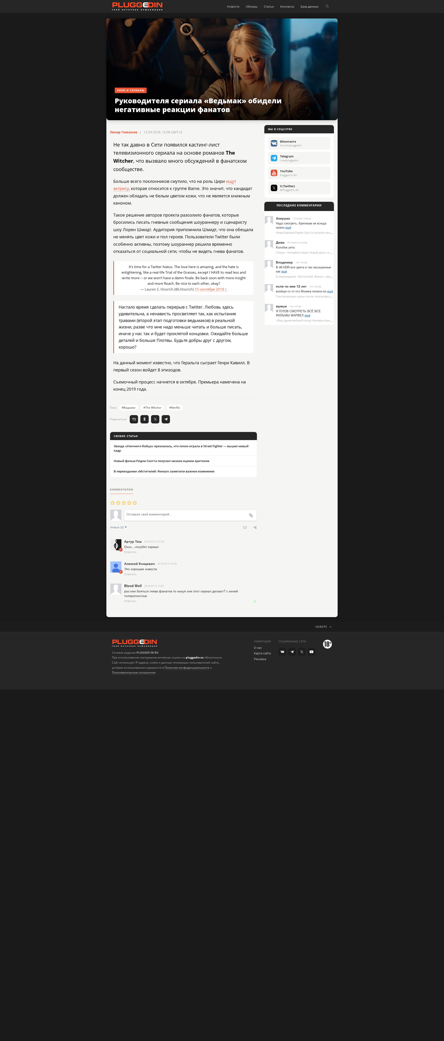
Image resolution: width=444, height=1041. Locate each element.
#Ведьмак (129, 408)
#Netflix (174, 408)
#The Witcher (152, 408)
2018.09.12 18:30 (167, 563)
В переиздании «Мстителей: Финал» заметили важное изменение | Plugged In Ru (330, 276)
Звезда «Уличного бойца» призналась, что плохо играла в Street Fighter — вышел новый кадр (181, 448)
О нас (258, 648)
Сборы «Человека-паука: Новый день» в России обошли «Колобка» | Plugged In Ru (330, 252)
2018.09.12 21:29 (154, 541)
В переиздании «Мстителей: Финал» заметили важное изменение (164, 471)
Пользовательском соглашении (134, 672)
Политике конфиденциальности (187, 668)
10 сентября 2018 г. (210, 289)
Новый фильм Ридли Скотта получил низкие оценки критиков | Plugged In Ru (326, 232)
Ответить (130, 552)
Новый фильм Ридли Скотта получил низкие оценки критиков (161, 461)
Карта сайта (262, 653)
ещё (288, 227)
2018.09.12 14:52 (154, 586)
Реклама (260, 659)
